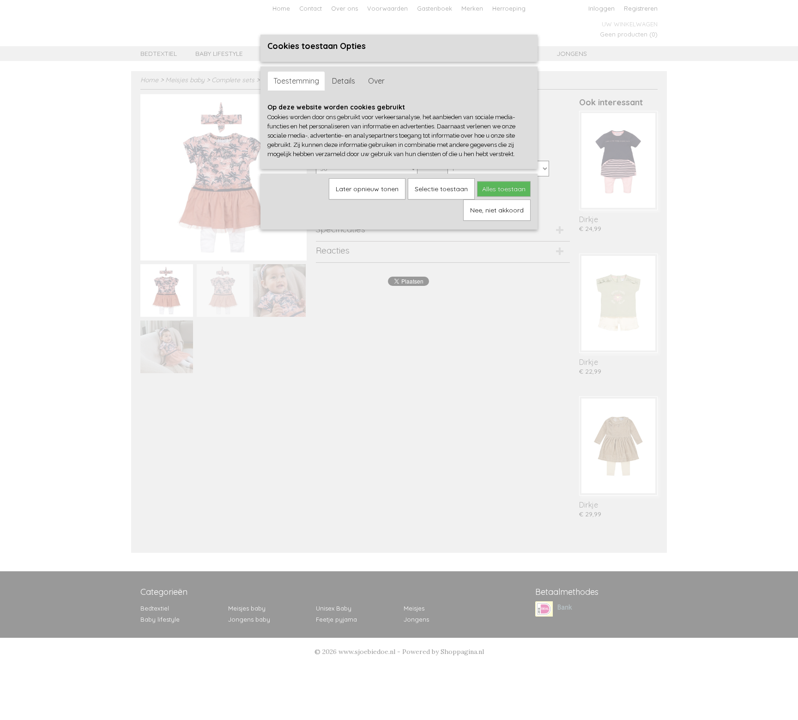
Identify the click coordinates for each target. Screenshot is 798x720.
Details (343, 80)
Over (376, 80)
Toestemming (296, 80)
